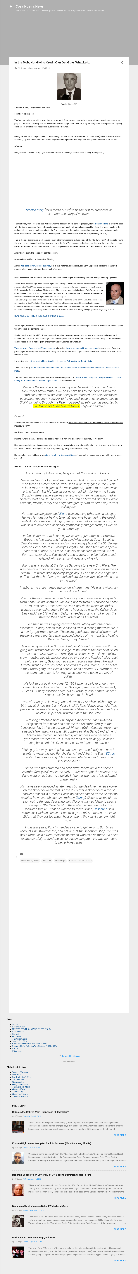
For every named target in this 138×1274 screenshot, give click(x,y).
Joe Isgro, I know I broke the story (36, 266)
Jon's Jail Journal (19, 1079)
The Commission (19, 1039)
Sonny (80, 798)
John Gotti (46, 860)
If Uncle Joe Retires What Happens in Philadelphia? (40, 1112)
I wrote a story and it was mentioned (82, 348)
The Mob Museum (20, 1096)
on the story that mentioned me (45, 367)
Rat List (15, 1048)
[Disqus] (69, 900)
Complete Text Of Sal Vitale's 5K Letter (29, 1044)
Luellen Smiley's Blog (21, 1077)
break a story (35, 210)
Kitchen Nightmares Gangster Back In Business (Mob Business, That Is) (51, 1143)
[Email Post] (21, 855)
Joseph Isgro (60, 860)
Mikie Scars (17, 1051)
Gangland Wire (18, 1089)
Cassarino (100, 809)
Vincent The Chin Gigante (80, 860)
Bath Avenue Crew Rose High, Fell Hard (34, 1237)
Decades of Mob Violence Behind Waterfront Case (40, 1206)
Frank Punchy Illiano (30, 860)
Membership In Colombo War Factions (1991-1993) (34, 1046)
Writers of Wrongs (20, 1072)
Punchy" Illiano (101, 224)
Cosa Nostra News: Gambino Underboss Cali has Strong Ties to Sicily (61, 361)
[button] (122, 63)
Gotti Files (16, 1036)
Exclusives (16, 1034)
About (15, 1024)
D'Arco (110, 753)
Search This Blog (19, 1041)
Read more (120, 1135)
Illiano (63, 514)
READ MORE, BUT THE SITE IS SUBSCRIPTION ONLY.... (39, 316)
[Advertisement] (69, 36)
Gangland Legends (20, 1084)
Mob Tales (16, 1075)
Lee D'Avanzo (18, 1027)
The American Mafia (21, 1087)
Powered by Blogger (71, 1056)
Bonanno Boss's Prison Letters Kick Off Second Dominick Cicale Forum (51, 1174)
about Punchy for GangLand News (60, 455)
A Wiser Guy (17, 1091)
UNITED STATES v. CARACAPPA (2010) (31, 1029)
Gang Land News (19, 1094)
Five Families (18, 1031)
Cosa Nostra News (29, 6)
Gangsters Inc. (18, 1082)
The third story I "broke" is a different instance (34, 348)
